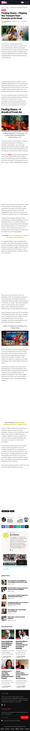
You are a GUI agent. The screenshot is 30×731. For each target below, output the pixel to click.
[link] (5, 556)
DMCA (17, 728)
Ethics (22, 728)
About (2, 728)
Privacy (7, 728)
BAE (24, 465)
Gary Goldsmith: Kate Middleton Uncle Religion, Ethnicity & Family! (17, 581)
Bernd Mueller (7, 21)
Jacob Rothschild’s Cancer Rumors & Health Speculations (18, 603)
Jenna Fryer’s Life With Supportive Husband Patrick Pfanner (18, 595)
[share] (13, 556)
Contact (27, 728)
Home (2, 7)
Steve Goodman (7, 656)
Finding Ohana (5, 511)
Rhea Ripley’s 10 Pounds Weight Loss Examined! (17, 610)
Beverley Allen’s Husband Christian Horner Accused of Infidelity (18, 588)
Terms (12, 728)
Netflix (19, 137)
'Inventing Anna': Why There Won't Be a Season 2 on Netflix (9, 556)
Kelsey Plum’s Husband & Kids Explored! (16, 617)
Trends (7, 7)
